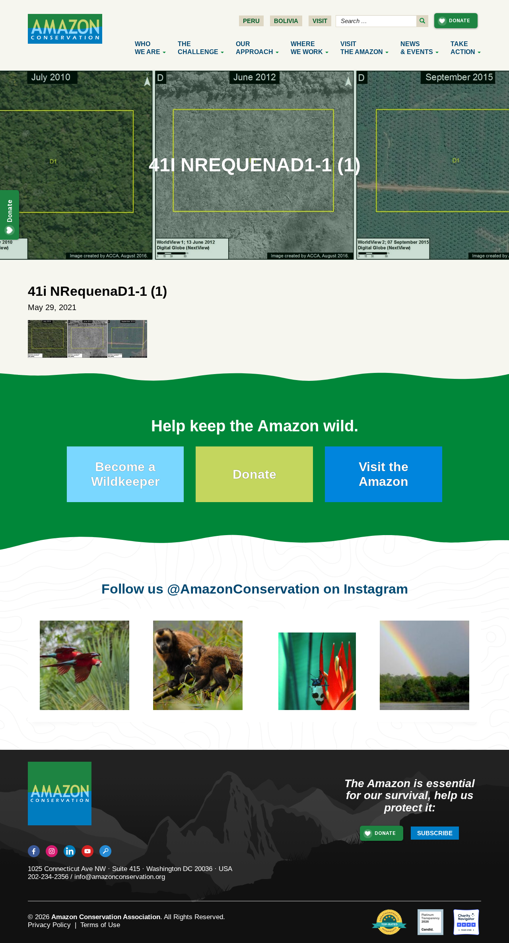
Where (307, 48)
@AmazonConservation (243, 588)
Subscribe (435, 833)
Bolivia (286, 20)
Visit (320, 20)
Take (463, 48)
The (198, 48)
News (416, 48)
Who (147, 48)
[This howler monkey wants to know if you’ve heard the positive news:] (436, 677)
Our (254, 48)
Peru (251, 20)
